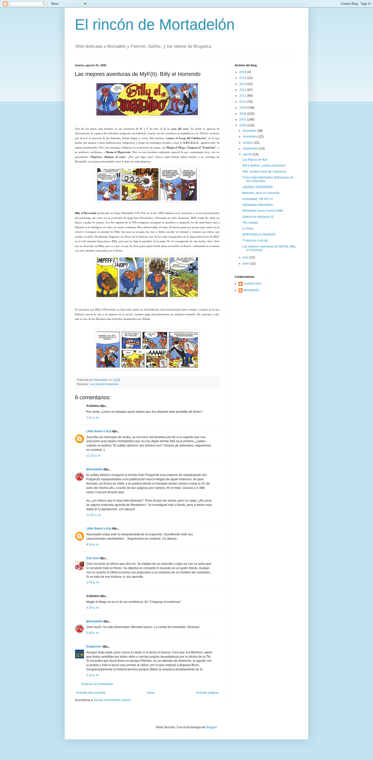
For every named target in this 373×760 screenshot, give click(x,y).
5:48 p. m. (92, 633)
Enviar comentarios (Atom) (112, 700)
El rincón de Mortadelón (155, 24)
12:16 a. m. (93, 455)
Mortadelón (94, 469)
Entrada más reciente (91, 693)
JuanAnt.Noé (253, 283)
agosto (248, 154)
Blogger (211, 727)
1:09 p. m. (92, 582)
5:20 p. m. (92, 675)
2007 (243, 119)
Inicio (151, 693)
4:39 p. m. (92, 607)
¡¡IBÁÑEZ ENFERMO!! (257, 187)
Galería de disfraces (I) (258, 217)
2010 (243, 102)
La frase (247, 228)
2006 (243, 125)
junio (246, 263)
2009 (243, 107)
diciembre (250, 131)
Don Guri (92, 558)
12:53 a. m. (93, 515)
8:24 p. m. (92, 544)
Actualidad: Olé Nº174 (257, 199)
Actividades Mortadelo (257, 205)
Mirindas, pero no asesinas (261, 193)
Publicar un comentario (97, 684)
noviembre (250, 136)
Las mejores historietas (104, 384)
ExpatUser (94, 646)
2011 (243, 95)
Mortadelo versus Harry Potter (262, 210)
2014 (243, 78)
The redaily (250, 222)
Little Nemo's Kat (98, 431)
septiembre (251, 148)
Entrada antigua (207, 693)
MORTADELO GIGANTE (259, 234)
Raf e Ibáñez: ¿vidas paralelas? (264, 165)
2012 (243, 90)
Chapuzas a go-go (255, 240)
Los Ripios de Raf (254, 159)
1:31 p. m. (92, 417)
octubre (248, 142)
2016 (243, 72)
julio (246, 257)
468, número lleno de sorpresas (264, 171)
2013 (243, 84)
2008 (243, 113)
